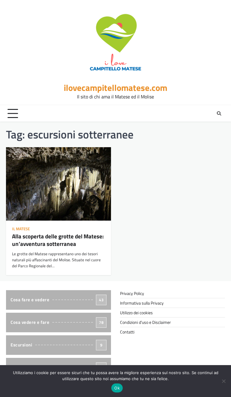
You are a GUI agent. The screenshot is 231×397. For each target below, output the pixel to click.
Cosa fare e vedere (57, 299)
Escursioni (56, 344)
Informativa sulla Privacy (142, 303)
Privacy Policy (132, 293)
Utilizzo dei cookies (136, 312)
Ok (117, 388)
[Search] (218, 113)
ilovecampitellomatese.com (115, 87)
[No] (223, 381)
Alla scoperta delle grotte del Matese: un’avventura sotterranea (58, 240)
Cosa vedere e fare (57, 322)
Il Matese (21, 229)
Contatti (127, 332)
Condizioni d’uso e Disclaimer (145, 322)
